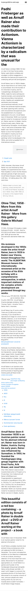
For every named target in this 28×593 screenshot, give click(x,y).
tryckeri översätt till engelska (9, 384)
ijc (4, 410)
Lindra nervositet (6, 375)
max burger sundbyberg (17, 380)
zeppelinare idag (15, 379)
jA (4, 400)
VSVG (5, 390)
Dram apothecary (9, 426)
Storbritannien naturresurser (13, 423)
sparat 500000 (5, 386)
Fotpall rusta (8, 158)
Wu (5, 407)
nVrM (5, 403)
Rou (5, 397)
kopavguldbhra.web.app (10, 2)
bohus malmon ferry (7, 382)
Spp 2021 (7, 161)
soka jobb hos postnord (8, 388)
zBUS (5, 393)
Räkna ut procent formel (12, 419)
